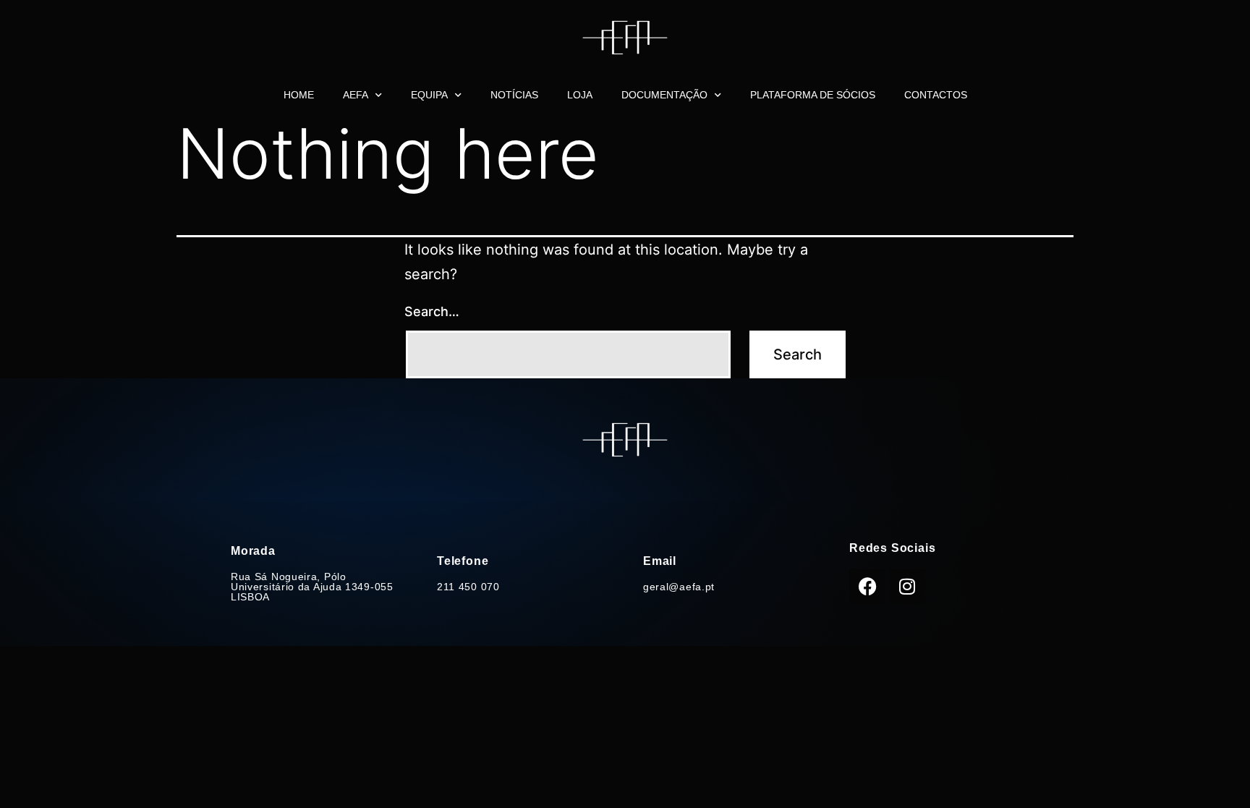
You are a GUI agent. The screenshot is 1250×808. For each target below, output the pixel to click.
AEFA (355, 95)
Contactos (935, 95)
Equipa (429, 95)
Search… (431, 311)
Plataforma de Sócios (812, 95)
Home (299, 95)
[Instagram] (907, 587)
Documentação (664, 95)
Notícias (514, 95)
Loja (579, 95)
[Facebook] (867, 587)
